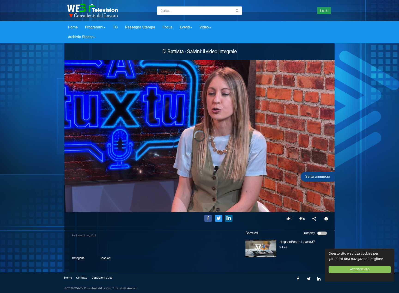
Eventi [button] (185, 27)
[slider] (199, 201)
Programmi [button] (94, 27)
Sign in (324, 10)
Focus (167, 27)
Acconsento (360, 269)
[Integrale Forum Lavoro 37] (260, 248)
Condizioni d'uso (102, 277)
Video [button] (204, 27)
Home (73, 27)
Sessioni (105, 258)
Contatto (81, 277)
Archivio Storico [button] (81, 37)
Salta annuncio (317, 176)
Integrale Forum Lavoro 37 (297, 242)
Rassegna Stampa (140, 27)
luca (284, 247)
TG (115, 27)
